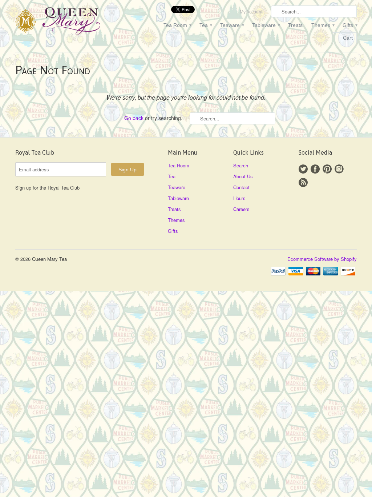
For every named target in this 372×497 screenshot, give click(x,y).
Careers (241, 209)
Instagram (339, 169)
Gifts (350, 25)
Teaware (231, 25)
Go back (133, 118)
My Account (251, 12)
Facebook (315, 169)
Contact (241, 187)
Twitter (303, 169)
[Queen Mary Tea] (69, 22)
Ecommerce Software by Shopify (322, 258)
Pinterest (327, 169)
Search (240, 165)
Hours (239, 198)
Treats (295, 25)
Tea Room (177, 25)
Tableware (265, 25)
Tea (205, 25)
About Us (243, 176)
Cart (348, 38)
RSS (303, 182)
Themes (322, 25)
